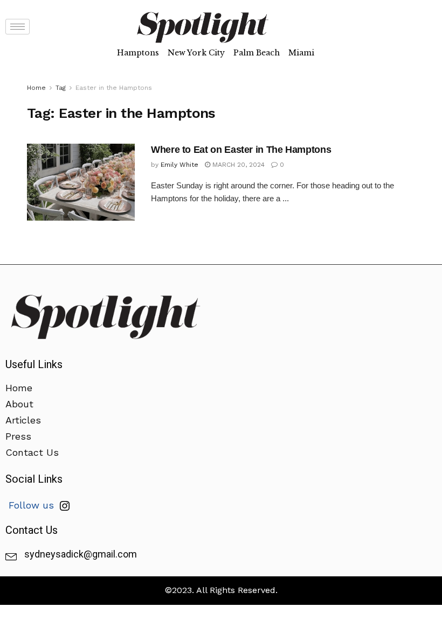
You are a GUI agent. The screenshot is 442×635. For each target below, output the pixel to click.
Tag (61, 87)
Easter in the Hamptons (113, 87)
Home (36, 87)
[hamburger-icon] (17, 26)
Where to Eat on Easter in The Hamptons (241, 149)
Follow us (33, 505)
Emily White (179, 164)
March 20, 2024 (237, 164)
